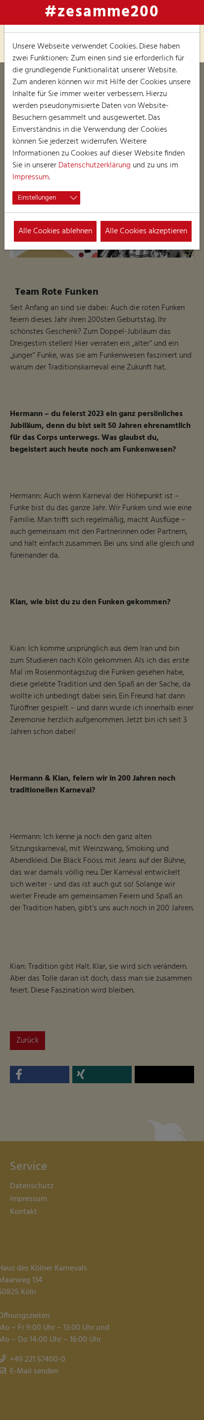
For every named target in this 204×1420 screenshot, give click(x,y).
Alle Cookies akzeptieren (146, 231)
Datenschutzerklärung (94, 165)
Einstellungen (37, 198)
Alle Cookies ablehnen (55, 231)
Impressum (30, 177)
